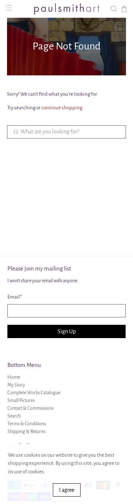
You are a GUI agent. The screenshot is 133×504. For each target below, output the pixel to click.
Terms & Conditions (26, 423)
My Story (16, 385)
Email (14, 297)
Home (13, 377)
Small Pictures (21, 400)
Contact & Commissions (30, 408)
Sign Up (67, 331)
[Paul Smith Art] (66, 9)
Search (14, 416)
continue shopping (61, 107)
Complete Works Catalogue (33, 392)
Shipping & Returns (26, 431)
